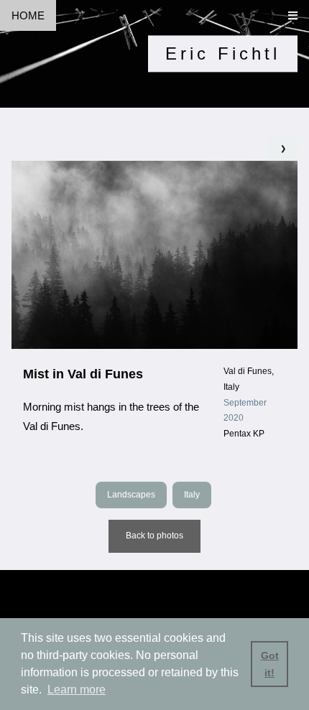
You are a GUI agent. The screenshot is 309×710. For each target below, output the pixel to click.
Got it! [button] (270, 664)
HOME (28, 15)
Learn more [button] (76, 689)
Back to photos (154, 536)
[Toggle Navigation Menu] (293, 15)
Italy (192, 495)
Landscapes (131, 495)
